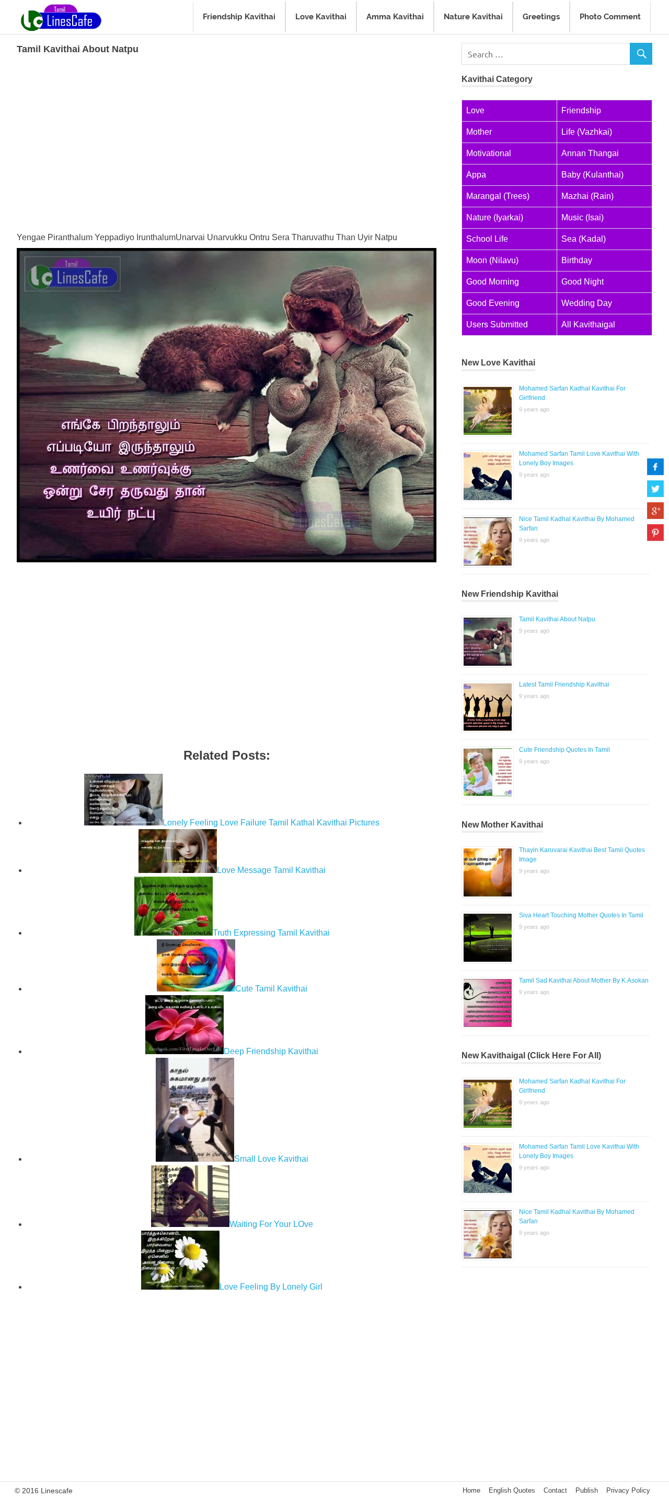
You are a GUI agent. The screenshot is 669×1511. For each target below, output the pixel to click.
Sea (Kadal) (583, 238)
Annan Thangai (590, 153)
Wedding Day (586, 303)
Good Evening (493, 303)
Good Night (582, 281)
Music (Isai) (582, 217)
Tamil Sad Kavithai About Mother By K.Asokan (584, 980)
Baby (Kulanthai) (592, 174)
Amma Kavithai (395, 16)
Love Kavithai (321, 16)
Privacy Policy (628, 1490)
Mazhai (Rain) (587, 196)
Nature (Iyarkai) (494, 217)
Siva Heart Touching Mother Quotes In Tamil (581, 915)
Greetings (541, 16)
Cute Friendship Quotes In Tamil (564, 749)
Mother (479, 131)
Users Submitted (497, 324)
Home (471, 1490)
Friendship (581, 110)
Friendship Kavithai (239, 16)
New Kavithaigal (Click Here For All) (531, 1055)
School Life (487, 238)
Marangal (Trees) (497, 196)
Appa (476, 174)
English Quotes (512, 1490)
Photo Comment (610, 16)
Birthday (576, 260)
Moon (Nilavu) (492, 260)
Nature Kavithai (473, 16)
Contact (555, 1490)
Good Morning (492, 281)
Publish (586, 1490)
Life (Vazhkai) (586, 131)
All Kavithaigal (588, 324)
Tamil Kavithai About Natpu (557, 619)
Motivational (488, 153)
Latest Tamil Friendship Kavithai (564, 684)
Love (475, 110)
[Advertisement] (226, 141)
